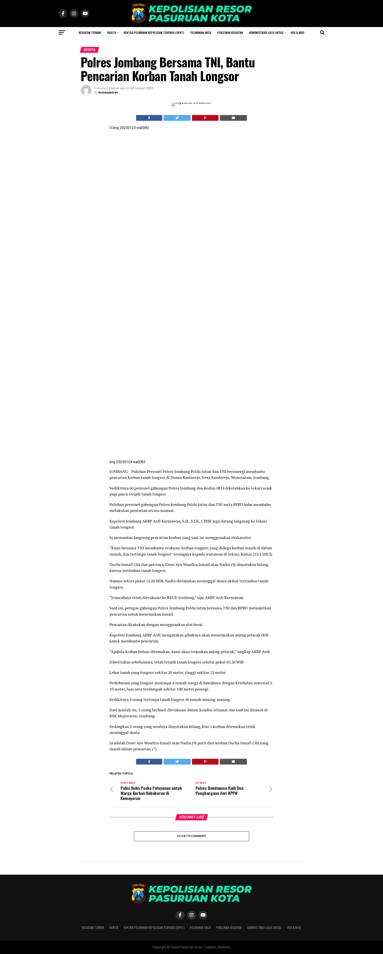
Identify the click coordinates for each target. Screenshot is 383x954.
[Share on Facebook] (149, 118)
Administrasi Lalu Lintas (266, 32)
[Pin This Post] (205, 118)
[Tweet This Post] (177, 118)
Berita (111, 32)
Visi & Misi (297, 32)
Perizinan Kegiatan (230, 32)
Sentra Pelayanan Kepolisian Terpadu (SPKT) (153, 32)
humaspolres (108, 92)
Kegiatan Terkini (90, 32)
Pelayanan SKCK (200, 32)
